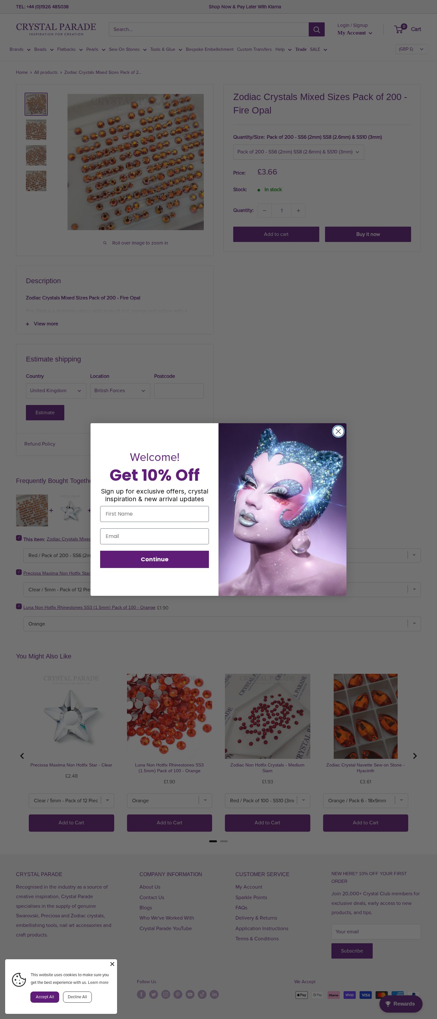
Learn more (98, 982)
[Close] (112, 964)
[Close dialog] (338, 431)
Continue (155, 559)
